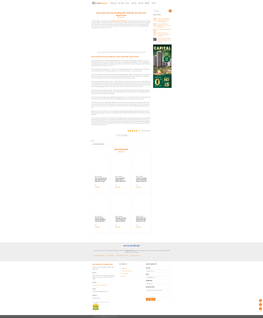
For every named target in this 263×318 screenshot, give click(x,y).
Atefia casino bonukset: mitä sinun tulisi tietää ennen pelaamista (163, 20)
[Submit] (170, 11)
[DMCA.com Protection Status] (95, 310)
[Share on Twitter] (119, 135)
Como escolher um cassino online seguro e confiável (163, 34)
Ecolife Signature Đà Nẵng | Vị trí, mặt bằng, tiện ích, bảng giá (164, 40)
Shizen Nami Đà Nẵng (98, 255)
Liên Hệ (154, 3)
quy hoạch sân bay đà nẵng (98, 144)
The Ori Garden (110, 255)
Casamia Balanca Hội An (122, 255)
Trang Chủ (113, 3)
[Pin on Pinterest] (124, 135)
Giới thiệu (121, 3)
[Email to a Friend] (121, 135)
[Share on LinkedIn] (126, 135)
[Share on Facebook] (116, 135)
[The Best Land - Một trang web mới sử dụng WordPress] (100, 3)
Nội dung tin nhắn (150, 287)
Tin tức (147, 3)
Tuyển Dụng (125, 273)
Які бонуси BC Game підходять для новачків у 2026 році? (164, 25)
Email (147, 274)
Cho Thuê (140, 3)
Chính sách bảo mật (127, 271)
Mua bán (133, 3)
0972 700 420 (103, 285)
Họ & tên (148, 268)
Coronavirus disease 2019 (164, 29)
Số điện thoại (149, 280)
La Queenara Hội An (135, 255)
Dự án (127, 3)
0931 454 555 (95, 285)
